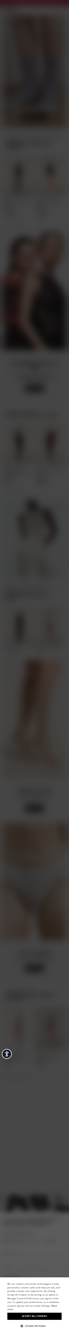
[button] (34, 1326)
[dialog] (34, 1304)
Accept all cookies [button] (34, 1316)
